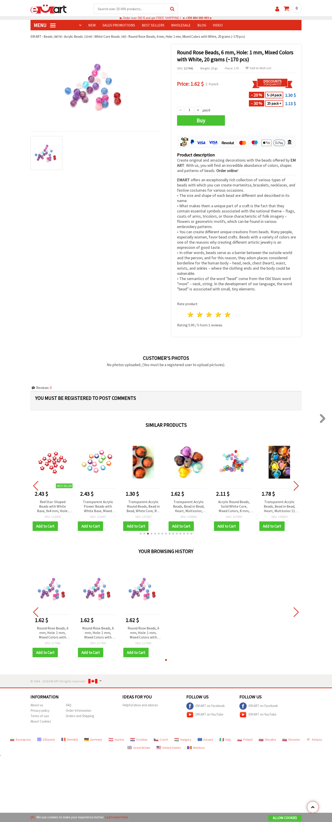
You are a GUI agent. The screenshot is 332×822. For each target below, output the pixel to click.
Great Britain (141, 748)
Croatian (141, 739)
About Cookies (40, 721)
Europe (208, 739)
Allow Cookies (285, 818)
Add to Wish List (260, 68)
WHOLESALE (181, 25)
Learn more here (116, 817)
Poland (248, 739)
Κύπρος (317, 739)
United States (171, 748)
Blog (201, 25)
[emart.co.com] (48, 8)
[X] (32, 817)
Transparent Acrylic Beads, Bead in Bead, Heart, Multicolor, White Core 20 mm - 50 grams (188, 506)
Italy (228, 739)
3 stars (209, 314)
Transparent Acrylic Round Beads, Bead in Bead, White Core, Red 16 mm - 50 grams (143, 506)
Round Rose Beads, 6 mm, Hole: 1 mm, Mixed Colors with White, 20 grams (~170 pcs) (52, 633)
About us (36, 705)
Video (218, 25)
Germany (96, 739)
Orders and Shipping (80, 716)
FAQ (68, 705)
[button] (141, 534)
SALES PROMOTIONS (119, 25)
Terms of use (39, 716)
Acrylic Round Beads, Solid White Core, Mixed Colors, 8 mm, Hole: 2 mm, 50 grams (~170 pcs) (234, 506)
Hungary (185, 739)
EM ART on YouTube (209, 714)
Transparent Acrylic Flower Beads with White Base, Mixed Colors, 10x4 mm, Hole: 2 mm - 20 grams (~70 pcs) (98, 506)
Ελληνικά (49, 739)
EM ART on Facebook (210, 706)
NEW (92, 25)
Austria (119, 739)
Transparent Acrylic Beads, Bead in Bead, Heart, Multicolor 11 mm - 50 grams (279, 506)
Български (23, 739)
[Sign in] (277, 8)
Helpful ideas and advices (140, 705)
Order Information (78, 710)
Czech (164, 739)
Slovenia (294, 739)
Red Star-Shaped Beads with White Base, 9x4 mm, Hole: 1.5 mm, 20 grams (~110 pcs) (52, 506)
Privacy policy (39, 710)
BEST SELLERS (153, 25)
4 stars (218, 314)
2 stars (200, 314)
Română (72, 739)
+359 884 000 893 (197, 18)
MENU (40, 25)
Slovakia (270, 739)
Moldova (199, 748)
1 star (190, 314)
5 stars (227, 314)
